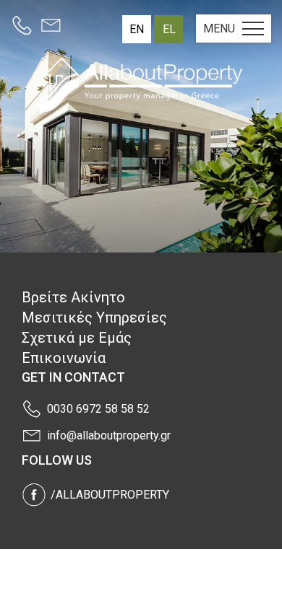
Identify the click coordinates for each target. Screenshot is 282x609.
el (169, 29)
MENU (219, 28)
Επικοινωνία (64, 358)
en (136, 29)
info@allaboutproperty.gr (109, 435)
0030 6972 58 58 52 (98, 409)
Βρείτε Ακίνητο (73, 297)
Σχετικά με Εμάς (77, 337)
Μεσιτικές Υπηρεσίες (94, 317)
